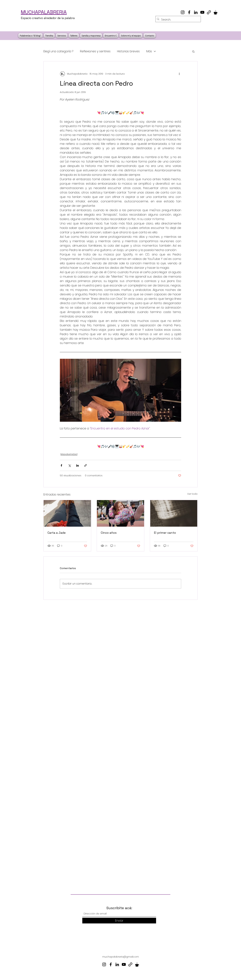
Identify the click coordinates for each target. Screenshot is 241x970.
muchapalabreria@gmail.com (120, 956)
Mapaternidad (68, 454)
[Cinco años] (120, 513)
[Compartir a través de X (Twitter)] (69, 465)
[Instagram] (182, 12)
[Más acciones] (179, 74)
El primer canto (165, 533)
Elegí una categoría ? (58, 51)
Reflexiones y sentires (95, 51)
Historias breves (128, 51)
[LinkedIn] (195, 12)
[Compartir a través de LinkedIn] (77, 465)
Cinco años (109, 533)
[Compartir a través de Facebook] (61, 465)
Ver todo (192, 493)
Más (149, 51)
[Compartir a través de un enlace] (85, 465)
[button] (193, 51)
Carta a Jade (57, 533)
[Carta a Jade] (67, 513)
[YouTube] (202, 12)
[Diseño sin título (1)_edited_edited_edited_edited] (215, 12)
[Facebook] (189, 12)
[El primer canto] (173, 513)
